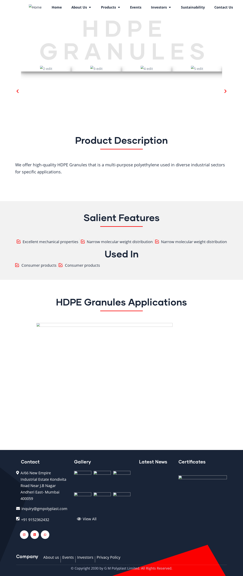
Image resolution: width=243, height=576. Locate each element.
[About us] (51, 559)
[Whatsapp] (45, 534)
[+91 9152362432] (42, 521)
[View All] (105, 521)
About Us (79, 7)
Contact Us (223, 7)
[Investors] (85, 559)
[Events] (68, 559)
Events (135, 7)
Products (108, 7)
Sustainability (193, 7)
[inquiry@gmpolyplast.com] (42, 510)
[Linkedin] (34, 534)
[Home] (35, 7)
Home (57, 7)
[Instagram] (24, 534)
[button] (17, 91)
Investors (159, 7)
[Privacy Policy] (108, 559)
